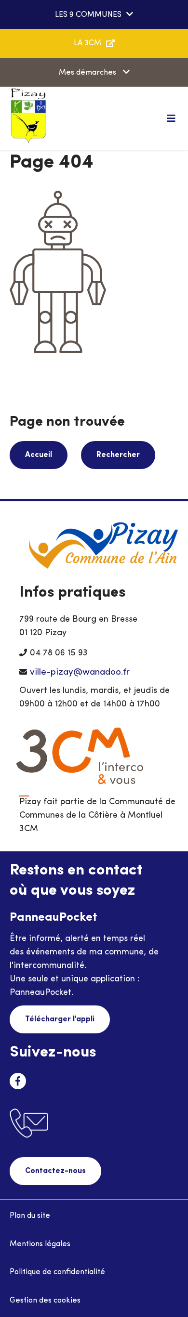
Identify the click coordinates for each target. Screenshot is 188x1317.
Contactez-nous (55, 1171)
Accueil (38, 455)
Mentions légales (40, 1244)
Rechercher (118, 455)
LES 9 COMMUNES (88, 15)
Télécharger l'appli (59, 1019)
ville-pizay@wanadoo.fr (80, 672)
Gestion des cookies (45, 1300)
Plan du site (30, 1216)
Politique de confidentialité (57, 1272)
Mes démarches (88, 73)
